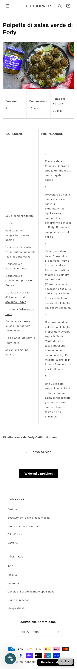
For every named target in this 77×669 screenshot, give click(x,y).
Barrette (12, 542)
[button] (7, 6)
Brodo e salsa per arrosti (23, 526)
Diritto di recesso (18, 599)
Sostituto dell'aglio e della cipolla (28, 517)
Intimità (12, 574)
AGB (10, 566)
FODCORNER (32, 662)
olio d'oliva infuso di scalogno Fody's (17, 297)
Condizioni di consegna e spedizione (31, 591)
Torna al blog (41, 452)
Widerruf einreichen (38, 473)
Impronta (13, 583)
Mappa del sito (16, 608)
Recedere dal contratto (55, 662)
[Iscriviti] (58, 632)
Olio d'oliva (14, 534)
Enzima (12, 509)
